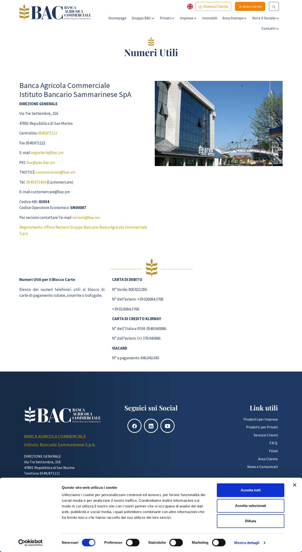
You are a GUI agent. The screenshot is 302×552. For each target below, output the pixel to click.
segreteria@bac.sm (47, 152)
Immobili (209, 18)
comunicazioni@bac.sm (55, 172)
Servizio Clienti (266, 435)
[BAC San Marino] (55, 18)
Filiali (273, 450)
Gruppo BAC (141, 18)
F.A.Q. (273, 442)
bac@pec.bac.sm (41, 162)
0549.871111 (47, 133)
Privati (165, 18)
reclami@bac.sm (86, 217)
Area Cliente (268, 458)
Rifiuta (250, 521)
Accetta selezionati (250, 506)
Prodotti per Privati (262, 427)
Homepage (117, 18)
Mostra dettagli (247, 543)
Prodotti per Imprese (260, 419)
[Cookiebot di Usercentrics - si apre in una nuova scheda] (30, 542)
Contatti (268, 28)
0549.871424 (36, 182)
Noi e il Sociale (264, 18)
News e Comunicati (262, 466)
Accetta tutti (251, 490)
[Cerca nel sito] (274, 6)
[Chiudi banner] (294, 485)
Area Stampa (232, 18)
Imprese (186, 18)
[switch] (132, 542)
